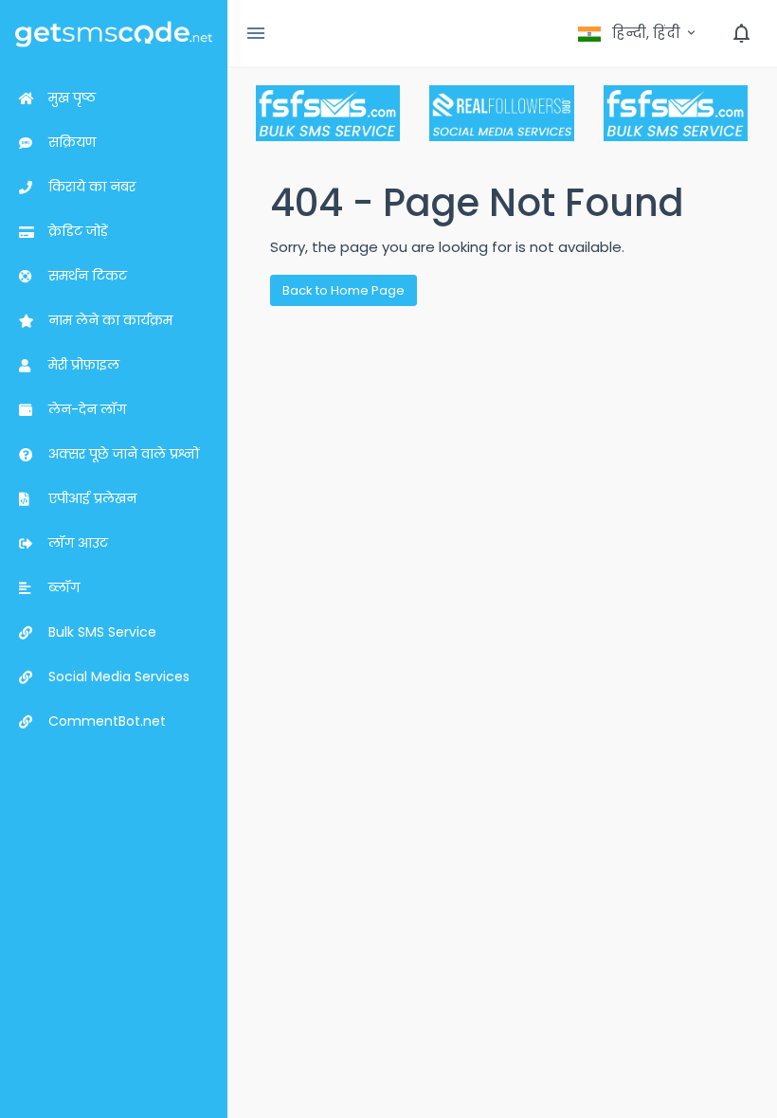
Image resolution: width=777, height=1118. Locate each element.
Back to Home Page (343, 290)
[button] (638, 33)
